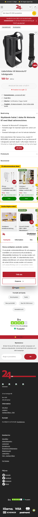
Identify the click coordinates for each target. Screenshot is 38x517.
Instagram (8, 481)
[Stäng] (36, 21)
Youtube (7, 475)
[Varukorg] (35, 7)
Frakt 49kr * (20, 337)
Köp (9, 199)
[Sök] (34, 13)
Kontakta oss (6, 446)
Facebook (8, 478)
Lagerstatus (5, 453)
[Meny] (2, 7)
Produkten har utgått (19, 86)
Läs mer (19, 148)
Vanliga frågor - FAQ (8, 413)
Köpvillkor (5, 439)
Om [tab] (31, 240)
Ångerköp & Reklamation (9, 449)
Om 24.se (5, 408)
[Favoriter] (30, 7)
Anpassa (18, 281)
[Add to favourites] (36, 33)
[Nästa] (36, 185)
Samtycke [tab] (6, 240)
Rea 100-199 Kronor (27, 303)
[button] (34, 510)
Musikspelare (16, 27)
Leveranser (5, 444)
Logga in (4, 410)
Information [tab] (19, 240)
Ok (30, 357)
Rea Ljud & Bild (10, 303)
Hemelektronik (6, 27)
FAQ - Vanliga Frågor (8, 456)
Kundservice (21, 422)
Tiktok (7, 484)
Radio (26, 297)
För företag (5, 461)
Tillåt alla (19, 274)
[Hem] (19, 7)
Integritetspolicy (7, 441)
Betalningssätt (6, 451)
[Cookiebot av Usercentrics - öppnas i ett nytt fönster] (27, 234)
